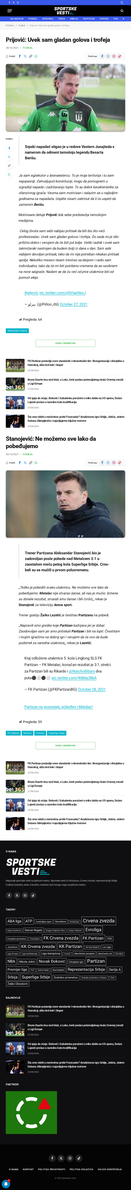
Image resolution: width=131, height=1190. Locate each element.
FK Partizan (13, 733)
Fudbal (28, 47)
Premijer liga (17, 969)
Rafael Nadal (43, 970)
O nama (13, 1169)
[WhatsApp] (9, 174)
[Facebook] (9, 148)
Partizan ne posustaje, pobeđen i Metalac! (58, 707)
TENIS (61, 18)
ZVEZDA (104, 18)
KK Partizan (70, 946)
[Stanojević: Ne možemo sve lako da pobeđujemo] (65, 504)
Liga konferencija (30, 954)
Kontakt (28, 1169)
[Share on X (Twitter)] (25, 56)
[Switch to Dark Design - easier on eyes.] (121, 2)
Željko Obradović (18, 983)
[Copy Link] (30, 56)
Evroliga (93, 929)
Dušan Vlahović (75, 930)
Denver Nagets (33, 930)
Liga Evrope (12, 954)
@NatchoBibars (82, 671)
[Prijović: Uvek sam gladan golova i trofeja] (65, 97)
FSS (116, 18)
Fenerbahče (35, 939)
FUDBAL (32, 18)
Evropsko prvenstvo (16, 939)
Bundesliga (74, 922)
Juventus (12, 947)
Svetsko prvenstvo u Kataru (94, 978)
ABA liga (14, 921)
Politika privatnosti (51, 1169)
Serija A (115, 970)
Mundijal (119, 954)
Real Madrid (58, 970)
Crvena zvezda (99, 921)
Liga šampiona (50, 953)
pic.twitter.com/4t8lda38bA (74, 678)
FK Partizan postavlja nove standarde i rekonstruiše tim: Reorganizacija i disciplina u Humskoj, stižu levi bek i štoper (76, 363)
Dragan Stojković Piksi (55, 930)
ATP (28, 921)
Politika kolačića (81, 1169)
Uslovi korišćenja (110, 1169)
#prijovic (31, 293)
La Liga (107, 947)
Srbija (13, 977)
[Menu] (10, 11)
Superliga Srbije (57, 733)
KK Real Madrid (92, 947)
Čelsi (112, 978)
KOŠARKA (47, 18)
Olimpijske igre (76, 962)
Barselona (60, 921)
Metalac (27, 733)
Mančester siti (105, 953)
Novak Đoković (52, 961)
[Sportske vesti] (65, 10)
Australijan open (44, 921)
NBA (11, 961)
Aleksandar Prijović (17, 330)
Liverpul (67, 954)
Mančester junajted (84, 953)
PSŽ (32, 970)
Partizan (40, 733)
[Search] (121, 11)
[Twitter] (9, 156)
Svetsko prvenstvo (66, 977)
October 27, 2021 (74, 304)
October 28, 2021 (92, 689)
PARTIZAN (89, 18)
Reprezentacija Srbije (86, 969)
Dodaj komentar (65, 343)
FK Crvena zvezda (60, 938)
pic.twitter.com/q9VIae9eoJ (62, 293)
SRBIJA (74, 18)
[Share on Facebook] (19, 56)
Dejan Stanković (14, 930)
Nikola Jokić (27, 961)
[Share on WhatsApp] (36, 56)
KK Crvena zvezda (38, 946)
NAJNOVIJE (17, 18)
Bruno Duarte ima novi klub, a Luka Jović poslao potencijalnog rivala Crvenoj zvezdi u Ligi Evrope (75, 381)
